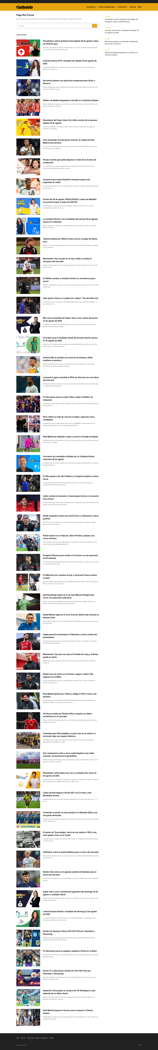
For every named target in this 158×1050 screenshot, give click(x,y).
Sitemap (51, 1038)
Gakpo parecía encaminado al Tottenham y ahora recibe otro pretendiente (70, 636)
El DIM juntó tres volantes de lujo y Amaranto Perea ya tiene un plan (70, 576)
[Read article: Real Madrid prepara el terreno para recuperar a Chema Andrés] (28, 1017)
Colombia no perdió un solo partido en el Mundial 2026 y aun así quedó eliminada (70, 814)
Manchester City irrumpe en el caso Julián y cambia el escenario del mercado (67, 260)
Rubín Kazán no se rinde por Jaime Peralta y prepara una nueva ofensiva (68, 537)
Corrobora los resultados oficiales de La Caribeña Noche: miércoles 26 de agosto (69, 458)
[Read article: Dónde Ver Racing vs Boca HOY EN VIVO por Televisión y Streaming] (28, 938)
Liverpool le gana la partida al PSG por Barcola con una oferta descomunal (71, 379)
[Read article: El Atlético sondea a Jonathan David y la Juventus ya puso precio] (28, 285)
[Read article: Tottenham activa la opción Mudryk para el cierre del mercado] (28, 859)
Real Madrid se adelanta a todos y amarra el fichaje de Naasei (70, 436)
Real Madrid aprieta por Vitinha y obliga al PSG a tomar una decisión (69, 695)
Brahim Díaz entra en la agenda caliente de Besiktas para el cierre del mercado (69, 873)
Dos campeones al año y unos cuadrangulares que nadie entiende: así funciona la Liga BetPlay (68, 754)
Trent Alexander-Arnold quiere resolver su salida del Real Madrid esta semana (68, 141)
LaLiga (107, 38)
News (140, 7)
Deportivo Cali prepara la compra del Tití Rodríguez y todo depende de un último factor (69, 992)
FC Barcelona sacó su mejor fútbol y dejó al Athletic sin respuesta (68, 398)
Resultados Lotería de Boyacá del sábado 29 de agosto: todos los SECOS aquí (70, 42)
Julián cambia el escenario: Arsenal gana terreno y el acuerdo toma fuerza (71, 497)
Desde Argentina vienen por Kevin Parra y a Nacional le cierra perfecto (71, 517)
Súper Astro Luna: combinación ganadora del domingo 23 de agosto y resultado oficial (70, 893)
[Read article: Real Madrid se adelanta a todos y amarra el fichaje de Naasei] (28, 443)
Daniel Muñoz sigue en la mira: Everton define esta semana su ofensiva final (71, 616)
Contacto (23, 1038)
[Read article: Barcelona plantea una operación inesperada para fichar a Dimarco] (28, 87)
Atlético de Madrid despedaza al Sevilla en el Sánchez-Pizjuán (70, 100)
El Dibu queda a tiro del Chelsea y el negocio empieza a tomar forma (71, 477)
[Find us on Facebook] (138, 1045)
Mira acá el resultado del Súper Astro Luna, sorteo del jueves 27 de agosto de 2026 (70, 319)
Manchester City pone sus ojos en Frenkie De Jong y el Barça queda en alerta (70, 655)
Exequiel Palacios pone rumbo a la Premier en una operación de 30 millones (70, 557)
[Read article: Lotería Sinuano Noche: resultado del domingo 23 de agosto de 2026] (28, 918)
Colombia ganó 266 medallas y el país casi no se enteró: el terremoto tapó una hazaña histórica (69, 735)
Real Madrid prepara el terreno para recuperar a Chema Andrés (68, 1012)
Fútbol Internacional (107, 7)
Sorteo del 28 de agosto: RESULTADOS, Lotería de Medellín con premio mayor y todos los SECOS (69, 201)
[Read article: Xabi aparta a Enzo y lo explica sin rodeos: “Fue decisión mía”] (28, 305)
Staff (17, 1038)
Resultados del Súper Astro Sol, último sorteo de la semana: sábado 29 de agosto (70, 121)
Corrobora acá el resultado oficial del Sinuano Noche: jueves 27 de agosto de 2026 (70, 339)
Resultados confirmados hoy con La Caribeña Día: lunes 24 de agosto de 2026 (69, 774)
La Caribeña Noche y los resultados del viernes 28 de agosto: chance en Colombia (70, 220)
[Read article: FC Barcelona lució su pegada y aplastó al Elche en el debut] (28, 958)
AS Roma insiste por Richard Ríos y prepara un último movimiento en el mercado (67, 715)
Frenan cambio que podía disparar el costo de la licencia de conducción (69, 161)
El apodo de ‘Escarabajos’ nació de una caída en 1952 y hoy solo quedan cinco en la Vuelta (70, 833)
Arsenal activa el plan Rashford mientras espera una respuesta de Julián (66, 181)
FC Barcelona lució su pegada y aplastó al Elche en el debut (70, 950)
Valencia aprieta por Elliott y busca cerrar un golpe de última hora (70, 240)
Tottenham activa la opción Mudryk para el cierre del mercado (71, 852)
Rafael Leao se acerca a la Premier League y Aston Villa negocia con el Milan (68, 675)
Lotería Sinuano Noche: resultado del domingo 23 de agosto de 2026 (70, 913)
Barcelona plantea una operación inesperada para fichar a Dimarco (69, 82)
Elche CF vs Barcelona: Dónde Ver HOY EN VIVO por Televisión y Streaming (67, 972)
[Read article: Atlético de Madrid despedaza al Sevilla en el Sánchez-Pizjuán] (28, 107)
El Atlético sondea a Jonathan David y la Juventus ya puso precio (69, 280)
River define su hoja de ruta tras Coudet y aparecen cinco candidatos (69, 418)
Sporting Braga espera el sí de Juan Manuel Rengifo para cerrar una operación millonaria (68, 596)
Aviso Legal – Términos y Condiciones (37, 1038)
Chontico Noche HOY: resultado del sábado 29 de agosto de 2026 (70, 62)
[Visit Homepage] (24, 7)
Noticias (133, 7)
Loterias (108, 16)
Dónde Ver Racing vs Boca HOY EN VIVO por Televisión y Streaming (69, 932)
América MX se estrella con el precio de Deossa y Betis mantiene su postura (68, 359)
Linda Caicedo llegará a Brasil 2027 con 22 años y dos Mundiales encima (67, 794)
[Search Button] (94, 26)
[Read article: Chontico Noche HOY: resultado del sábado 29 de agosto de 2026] (28, 67)
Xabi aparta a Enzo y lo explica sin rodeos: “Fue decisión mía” (71, 298)
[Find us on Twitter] (141, 1045)
